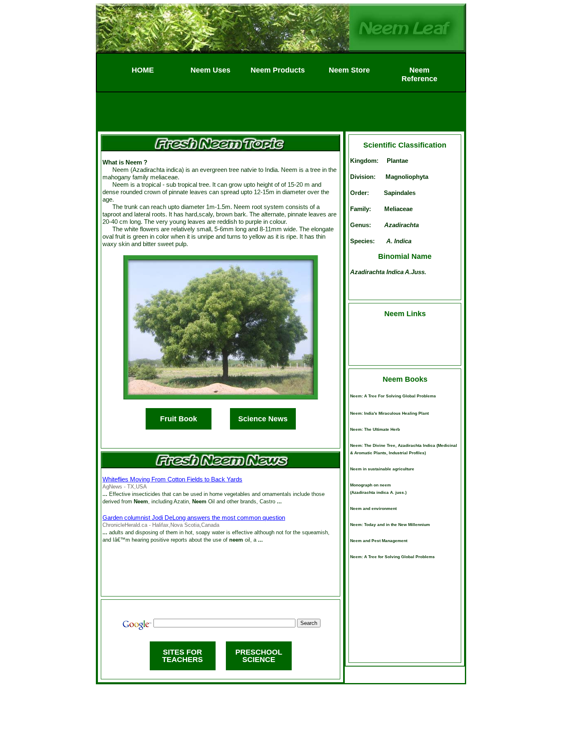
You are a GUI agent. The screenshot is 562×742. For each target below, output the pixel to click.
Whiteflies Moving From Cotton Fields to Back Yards (172, 479)
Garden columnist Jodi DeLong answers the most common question (193, 517)
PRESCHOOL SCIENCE (258, 656)
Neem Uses (210, 70)
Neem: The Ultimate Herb (375, 429)
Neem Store (349, 70)
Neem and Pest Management (378, 540)
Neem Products (278, 70)
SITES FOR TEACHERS (182, 656)
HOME (143, 70)
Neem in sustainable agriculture (382, 469)
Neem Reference (419, 74)
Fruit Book (178, 419)
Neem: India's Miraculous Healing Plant (389, 413)
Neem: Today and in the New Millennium (390, 524)
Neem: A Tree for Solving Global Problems (393, 396)
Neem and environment (373, 508)
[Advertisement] (281, 110)
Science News (263, 419)
